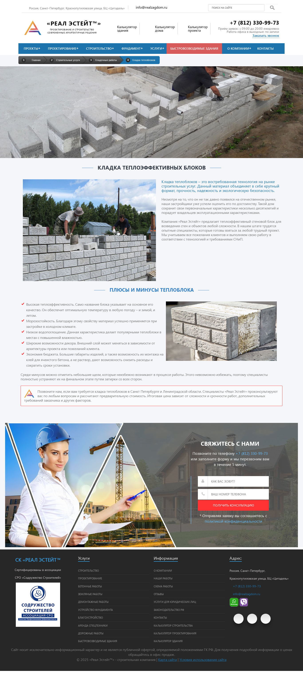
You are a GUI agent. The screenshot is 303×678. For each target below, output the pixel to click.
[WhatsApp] (234, 605)
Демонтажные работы (93, 602)
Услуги (156, 48)
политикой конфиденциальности (233, 521)
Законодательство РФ (169, 610)
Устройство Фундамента (95, 610)
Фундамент (131, 48)
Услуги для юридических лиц (175, 602)
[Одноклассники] (266, 619)
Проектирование (62, 48)
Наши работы (163, 578)
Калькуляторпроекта (198, 28)
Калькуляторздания (127, 28)
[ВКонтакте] (252, 619)
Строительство (99, 48)
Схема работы (163, 586)
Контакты (265, 48)
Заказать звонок (265, 35)
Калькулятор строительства (173, 625)
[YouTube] (239, 619)
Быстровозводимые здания (194, 48)
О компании (238, 48)
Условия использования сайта (202, 659)
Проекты (31, 48)
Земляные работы (90, 594)
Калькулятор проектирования (175, 633)
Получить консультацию (233, 505)
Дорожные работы (90, 633)
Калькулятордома (165, 28)
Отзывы (159, 594)
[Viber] (243, 605)
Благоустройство (90, 617)
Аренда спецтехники (93, 625)
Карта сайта (167, 659)
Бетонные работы (90, 586)
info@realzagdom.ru (151, 7)
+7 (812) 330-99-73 (254, 22)
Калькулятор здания (168, 641)
